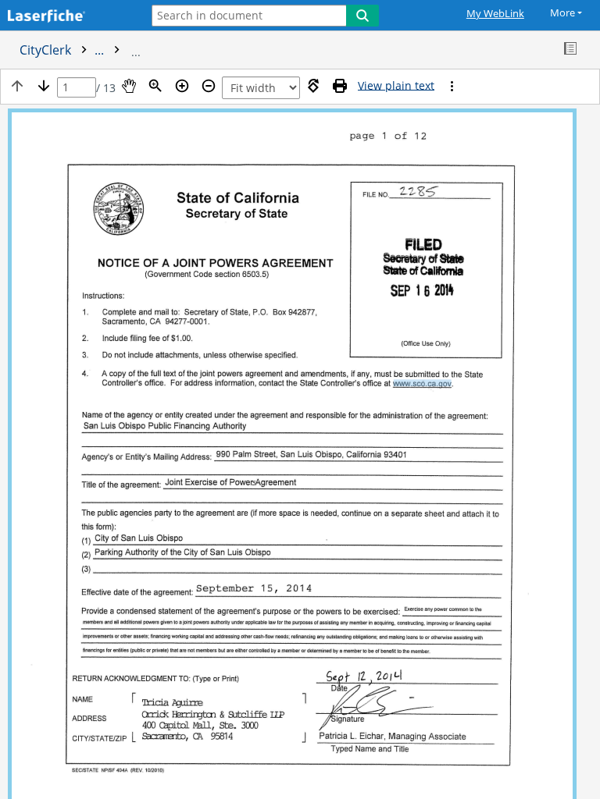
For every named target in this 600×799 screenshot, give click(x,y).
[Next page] (43, 86)
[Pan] (129, 86)
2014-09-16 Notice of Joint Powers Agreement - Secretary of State (324, 50)
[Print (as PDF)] (340, 86)
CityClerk (63, 50)
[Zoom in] (182, 86)
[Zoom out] (208, 86)
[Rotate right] (313, 86)
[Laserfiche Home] (66, 16)
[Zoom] (155, 86)
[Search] (362, 16)
